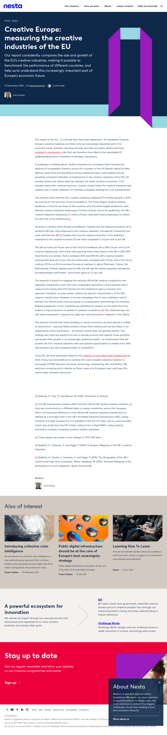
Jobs (40, 710)
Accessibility (71, 710)
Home (7, 21)
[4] (102, 310)
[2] (69, 219)
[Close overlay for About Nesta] (160, 682)
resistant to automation (48, 152)
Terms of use (58, 710)
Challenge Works (109, 623)
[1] (121, 152)
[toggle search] (161, 7)
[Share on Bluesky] (24, 161)
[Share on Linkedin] (24, 156)
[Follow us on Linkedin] (22, 709)
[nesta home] (13, 6)
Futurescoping (36, 86)
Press (34, 710)
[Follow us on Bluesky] (12, 709)
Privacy (47, 710)
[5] (128, 314)
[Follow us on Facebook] (17, 709)
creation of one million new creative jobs (105, 356)
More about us (121, 719)
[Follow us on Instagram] (27, 709)
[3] (60, 235)
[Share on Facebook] (24, 150)
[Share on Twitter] (24, 145)
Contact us (84, 710)
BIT (100, 600)
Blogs (14, 21)
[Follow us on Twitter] (7, 709)
